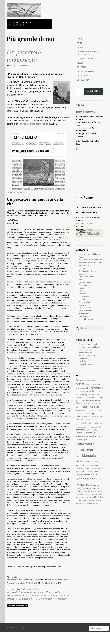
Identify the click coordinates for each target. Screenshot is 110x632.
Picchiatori (87, 471)
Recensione (61, 599)
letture (54, 595)
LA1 (95, 430)
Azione (11, 589)
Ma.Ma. (12, 66)
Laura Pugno (81, 440)
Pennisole (65, 595)
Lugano (78, 456)
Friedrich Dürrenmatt (90, 417)
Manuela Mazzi (21, 24)
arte (85, 380)
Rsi (91, 485)
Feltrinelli (94, 407)
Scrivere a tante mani (88, 344)
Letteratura (33, 595)
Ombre (95, 468)
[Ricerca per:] (89, 328)
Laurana (98, 436)
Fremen (79, 417)
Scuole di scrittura (96, 491)
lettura (44, 595)
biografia (84, 388)
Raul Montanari (45, 599)
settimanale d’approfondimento (33, 124)
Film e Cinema (85, 282)
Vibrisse (98, 500)
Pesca (11, 599)
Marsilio (89, 461)
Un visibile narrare (86, 319)
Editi (79, 43)
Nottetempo (79, 468)
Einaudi (84, 407)
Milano (96, 461)
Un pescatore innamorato (24, 56)
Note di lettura (25, 589)
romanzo (82, 484)
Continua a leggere (16, 192)
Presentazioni (84, 302)
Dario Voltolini (53, 592)
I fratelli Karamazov (82, 427)
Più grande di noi (26, 599)
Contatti (83, 75)
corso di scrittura (87, 403)
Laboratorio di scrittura (85, 433)
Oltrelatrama (84, 80)
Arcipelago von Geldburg (89, 254)
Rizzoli (98, 480)
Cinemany (79, 397)
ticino (82, 497)
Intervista (80, 430)
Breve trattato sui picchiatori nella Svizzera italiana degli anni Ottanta (90, 262)
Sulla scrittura (84, 313)
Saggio (88, 488)
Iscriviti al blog (93, 91)
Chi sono (81, 67)
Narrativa (82, 294)
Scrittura (95, 488)
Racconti (83, 47)
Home (79, 39)
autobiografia (91, 380)
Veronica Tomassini (89, 500)
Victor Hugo (80, 503)
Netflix (96, 465)
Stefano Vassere (91, 494)
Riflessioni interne (86, 308)
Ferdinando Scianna (91, 411)
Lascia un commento (17, 605)
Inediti (80, 63)
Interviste (82, 291)
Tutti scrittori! (86, 59)
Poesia (95, 471)
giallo (87, 420)
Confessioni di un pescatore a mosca (25, 592)
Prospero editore (83, 475)
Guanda (100, 424)
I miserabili (92, 427)
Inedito (81, 288)
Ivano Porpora (89, 430)
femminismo (80, 411)
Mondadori (81, 465)
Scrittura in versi (85, 311)
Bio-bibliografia (86, 71)
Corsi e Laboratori (86, 277)
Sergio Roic (80, 494)
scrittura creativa (83, 491)
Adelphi (79, 380)
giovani (78, 424)
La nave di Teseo (87, 436)
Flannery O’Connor (82, 414)
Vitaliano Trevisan (92, 503)
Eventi (81, 279)
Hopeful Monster (16, 595)
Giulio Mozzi (89, 423)
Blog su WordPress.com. (16, 627)
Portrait (82, 299)
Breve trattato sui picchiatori (88, 53)
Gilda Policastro (95, 420)
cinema (82, 268)
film (100, 411)
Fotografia (83, 285)
